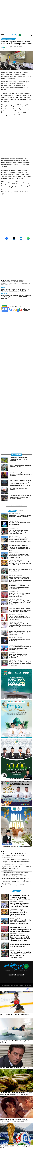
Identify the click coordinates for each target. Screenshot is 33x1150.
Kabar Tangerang (18, 281)
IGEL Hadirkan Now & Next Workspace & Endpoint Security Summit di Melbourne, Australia (15, 873)
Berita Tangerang (7, 281)
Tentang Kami (7, 979)
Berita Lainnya (5, 887)
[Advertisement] (16, 16)
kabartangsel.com (12, 47)
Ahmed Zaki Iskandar (18, 280)
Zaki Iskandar (6, 284)
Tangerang (5, 283)
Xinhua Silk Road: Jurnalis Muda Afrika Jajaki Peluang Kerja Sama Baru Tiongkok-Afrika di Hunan (15, 854)
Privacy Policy (25, 979)
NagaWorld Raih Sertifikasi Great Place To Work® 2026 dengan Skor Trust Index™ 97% (16, 867)
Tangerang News (14, 283)
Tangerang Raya (25, 283)
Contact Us (16, 979)
